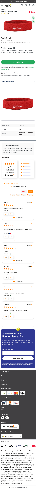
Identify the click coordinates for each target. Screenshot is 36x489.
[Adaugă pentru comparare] (33, 21)
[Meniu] (2, 5)
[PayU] (4, 393)
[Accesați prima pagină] (8, 5)
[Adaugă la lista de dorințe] (33, 18)
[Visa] (10, 393)
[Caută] (21, 5)
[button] (4, 183)
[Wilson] (31, 12)
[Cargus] (10, 403)
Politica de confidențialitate (25, 364)
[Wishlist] (25, 5)
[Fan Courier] (4, 403)
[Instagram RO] (7, 417)
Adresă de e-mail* (7, 349)
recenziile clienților (9, 170)
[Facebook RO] (2, 417)
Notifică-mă (19, 62)
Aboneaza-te (19, 358)
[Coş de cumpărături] (33, 5)
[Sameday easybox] (16, 403)
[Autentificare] (29, 5)
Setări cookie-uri (2, 409)
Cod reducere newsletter (12, 364)
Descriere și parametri (7, 81)
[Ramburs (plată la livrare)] (22, 393)
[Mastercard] (16, 393)
